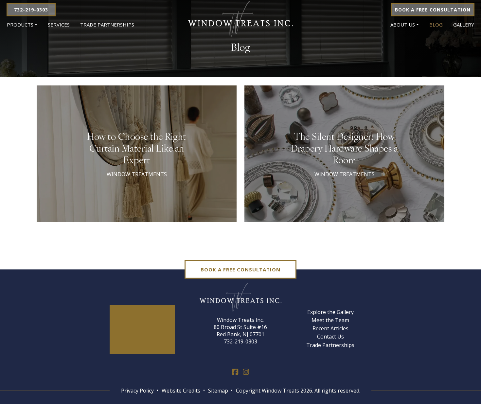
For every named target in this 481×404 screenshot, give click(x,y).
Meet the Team (330, 320)
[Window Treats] (240, 18)
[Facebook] (235, 371)
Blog (436, 24)
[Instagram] (246, 371)
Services (59, 24)
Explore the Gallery (330, 312)
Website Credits (181, 390)
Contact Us (330, 336)
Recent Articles (330, 328)
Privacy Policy (137, 390)
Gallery (463, 24)
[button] (22, 24)
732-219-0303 (31, 10)
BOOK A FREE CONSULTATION (433, 10)
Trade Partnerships (107, 24)
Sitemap (218, 390)
